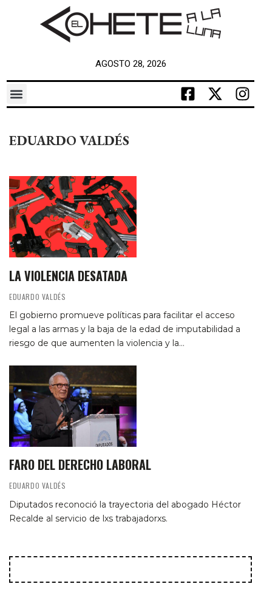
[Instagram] (242, 94)
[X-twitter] (215, 94)
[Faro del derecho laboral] (73, 406)
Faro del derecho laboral (80, 464)
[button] (17, 94)
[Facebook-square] (187, 94)
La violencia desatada (68, 276)
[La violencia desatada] (73, 216)
